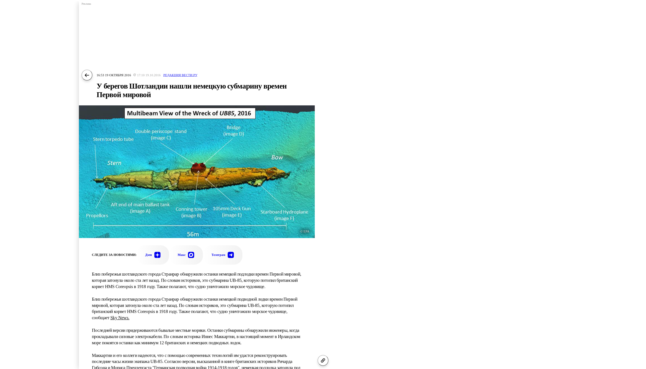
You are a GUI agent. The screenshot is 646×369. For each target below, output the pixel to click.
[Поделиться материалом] (323, 360)
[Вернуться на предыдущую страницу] (87, 75)
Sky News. (119, 317)
